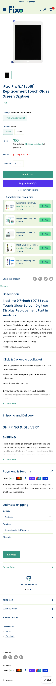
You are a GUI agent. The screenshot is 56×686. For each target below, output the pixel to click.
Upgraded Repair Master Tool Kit (27, 233)
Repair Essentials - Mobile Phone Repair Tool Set (27, 219)
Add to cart (28, 174)
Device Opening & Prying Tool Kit (27, 261)
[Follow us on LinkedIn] (21, 657)
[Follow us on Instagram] (10, 657)
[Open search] (39, 9)
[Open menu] (4, 9)
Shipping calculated (34, 144)
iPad (5, 103)
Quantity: (7, 163)
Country (6, 511)
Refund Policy (9, 567)
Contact (31, 2)
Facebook (10, 636)
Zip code (7, 537)
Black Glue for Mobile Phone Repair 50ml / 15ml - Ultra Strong (27, 245)
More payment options (28, 190)
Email (7, 631)
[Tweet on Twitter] (46, 279)
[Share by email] (51, 279)
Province (7, 524)
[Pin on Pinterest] (40, 279)
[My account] (45, 9)
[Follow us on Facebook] (5, 657)
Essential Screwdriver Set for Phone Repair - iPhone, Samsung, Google (27, 203)
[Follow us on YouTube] (16, 657)
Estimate (11, 554)
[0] (51, 9)
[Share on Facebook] (35, 279)
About (21, 2)
